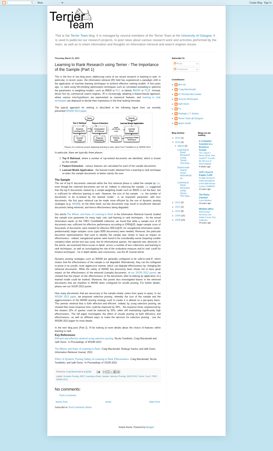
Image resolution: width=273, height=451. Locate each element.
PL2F (147, 90)
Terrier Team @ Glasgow (190, 118)
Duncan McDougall (188, 99)
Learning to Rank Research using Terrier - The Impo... (184, 189)
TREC (154, 376)
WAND (75, 203)
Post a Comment (67, 395)
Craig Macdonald (187, 89)
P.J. (180, 108)
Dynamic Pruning (71, 376)
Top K (147, 376)
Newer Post (61, 402)
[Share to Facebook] (115, 372)
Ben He (182, 84)
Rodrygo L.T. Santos (188, 113)
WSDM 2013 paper (76, 110)
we (61, 87)
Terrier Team (79, 35)
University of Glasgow (196, 35)
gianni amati (184, 123)
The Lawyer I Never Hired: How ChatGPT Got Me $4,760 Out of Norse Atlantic (207, 158)
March (181, 146)
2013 (178, 142)
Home (108, 402)
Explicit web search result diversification (184, 173)
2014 (178, 138)
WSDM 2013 (62, 379)
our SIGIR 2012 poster (143, 272)
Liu (158, 183)
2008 (178, 220)
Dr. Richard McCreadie (189, 94)
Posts (179, 63)
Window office (206, 209)
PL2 (118, 90)
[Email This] (104, 372)
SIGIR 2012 (132, 376)
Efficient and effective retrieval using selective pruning (84, 338)
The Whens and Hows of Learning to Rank (90, 214)
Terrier (141, 376)
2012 (178, 202)
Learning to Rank (93, 376)
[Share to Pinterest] (118, 372)
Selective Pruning (118, 376)
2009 (178, 215)
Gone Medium (205, 200)
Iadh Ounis (183, 104)
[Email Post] (98, 372)
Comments (182, 69)
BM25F (137, 90)
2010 (178, 211)
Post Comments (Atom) (80, 407)
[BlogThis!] (108, 372)
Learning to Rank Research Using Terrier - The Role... (184, 157)
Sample (105, 376)
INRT (82, 376)
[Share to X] (111, 372)
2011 (178, 207)
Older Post (154, 402)
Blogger (150, 427)
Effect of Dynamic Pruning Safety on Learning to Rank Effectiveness (92, 359)
